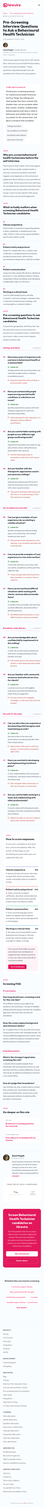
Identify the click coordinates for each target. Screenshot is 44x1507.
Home (5, 13)
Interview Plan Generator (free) (15, 1384)
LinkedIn (15, 1176)
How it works (8, 1338)
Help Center (7, 1395)
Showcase (7, 1341)
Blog (5, 1377)
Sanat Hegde (8, 50)
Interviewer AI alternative (13, 1427)
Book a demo (22, 1261)
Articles (6, 1380)
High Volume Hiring (10, 1402)
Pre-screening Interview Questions (16, 1391)
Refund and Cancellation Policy (15, 1492)
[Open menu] (39, 5)
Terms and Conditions (11, 1480)
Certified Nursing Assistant (15, 1297)
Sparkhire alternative (11, 1423)
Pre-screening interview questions (21, 13)
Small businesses (9, 1452)
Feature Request (9, 1362)
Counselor (34, 1297)
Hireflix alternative (10, 1420)
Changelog (7, 1366)
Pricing (5, 1334)
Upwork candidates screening (14, 1463)
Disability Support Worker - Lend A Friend (22, 1302)
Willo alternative (9, 1416)
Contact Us (7, 1477)
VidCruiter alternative (11, 1438)
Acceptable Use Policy (11, 1488)
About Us (6, 1473)
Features (6, 1349)
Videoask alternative (11, 1431)
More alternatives (10, 1442)
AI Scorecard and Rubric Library (15, 1387)
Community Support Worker (22, 1287)
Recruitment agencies (11, 1456)
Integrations (7, 1345)
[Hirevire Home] (12, 5)
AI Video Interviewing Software (15, 1406)
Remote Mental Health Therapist (22, 1292)
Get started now (22, 1254)
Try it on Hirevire (17, 967)
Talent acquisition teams (12, 1459)
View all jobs (21, 1307)
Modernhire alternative (12, 1434)
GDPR (5, 1352)
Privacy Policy (8, 1484)
